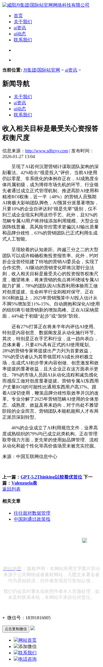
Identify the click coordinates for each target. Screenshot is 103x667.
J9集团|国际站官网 (41, 70)
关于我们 (23, 21)
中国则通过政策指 (32, 519)
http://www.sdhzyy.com (46, 150)
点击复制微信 (16, 629)
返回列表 (11, 489)
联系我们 (23, 39)
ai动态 (20, 33)
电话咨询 (27, 659)
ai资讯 (20, 27)
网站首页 (27, 640)
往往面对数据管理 (32, 513)
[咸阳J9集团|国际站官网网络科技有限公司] (46, 5)
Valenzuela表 (24, 482)
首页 (18, 15)
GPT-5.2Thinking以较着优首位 (51, 476)
